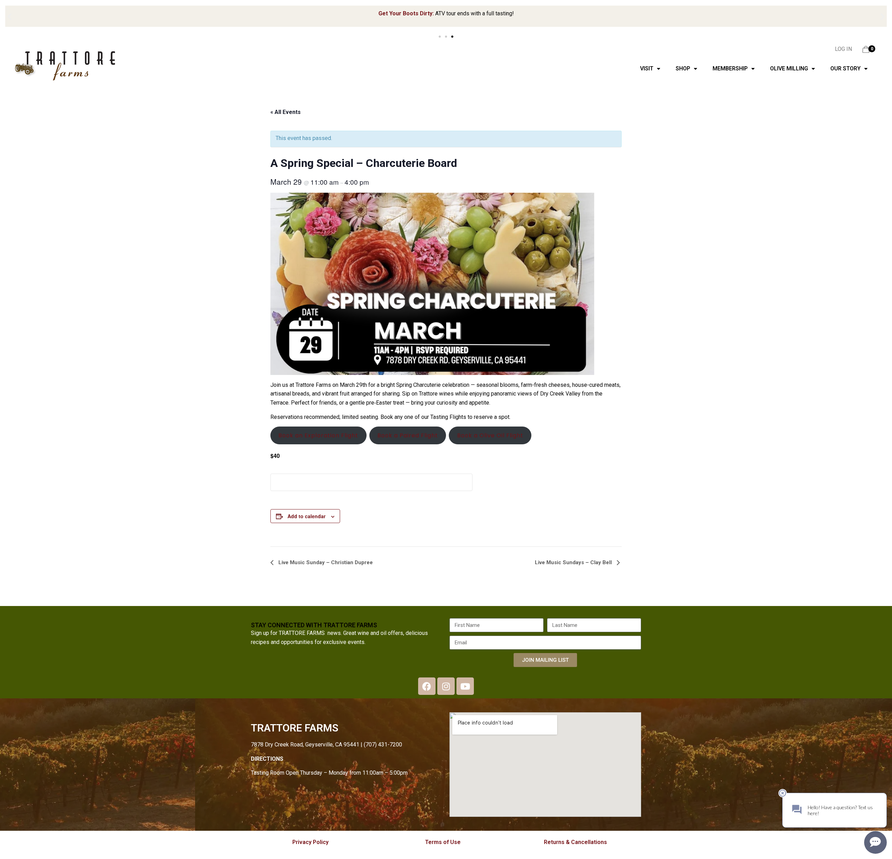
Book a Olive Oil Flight (490, 435)
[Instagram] (446, 686)
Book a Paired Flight (407, 435)
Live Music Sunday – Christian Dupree (325, 562)
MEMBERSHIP (730, 68)
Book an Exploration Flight (318, 435)
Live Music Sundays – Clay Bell (574, 562)
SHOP (683, 68)
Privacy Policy (310, 842)
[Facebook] (427, 686)
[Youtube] (465, 686)
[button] (9, 16)
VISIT (646, 68)
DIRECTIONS (267, 759)
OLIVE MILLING (789, 68)
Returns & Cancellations (575, 842)
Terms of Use (443, 842)
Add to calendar (306, 516)
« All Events (285, 112)
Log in (843, 49)
